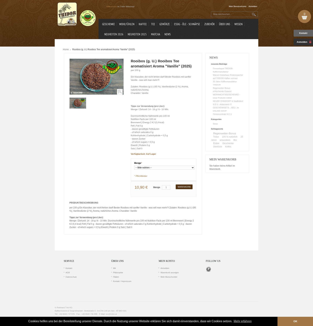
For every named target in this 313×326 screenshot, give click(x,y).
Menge (138, 163)
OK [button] (295, 321)
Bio (235, 140)
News (215, 124)
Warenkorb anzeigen (169, 272)
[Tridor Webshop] (77, 14)
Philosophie (118, 272)
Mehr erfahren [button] (243, 321)
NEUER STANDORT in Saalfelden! (228, 101)
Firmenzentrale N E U (222, 114)
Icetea (228, 146)
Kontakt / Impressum (122, 281)
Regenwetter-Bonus (221, 88)
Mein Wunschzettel (168, 277)
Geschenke (228, 143)
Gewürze (217, 146)
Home (66, 49)
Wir (114, 268)
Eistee (216, 143)
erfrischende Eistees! (222, 91)
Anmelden (164, 268)
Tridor (216, 137)
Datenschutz (71, 277)
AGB (68, 272)
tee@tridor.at (111, 314)
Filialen (116, 277)
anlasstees (225, 140)
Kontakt (303, 33)
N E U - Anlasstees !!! (222, 104)
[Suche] (254, 14)
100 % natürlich (229, 137)
